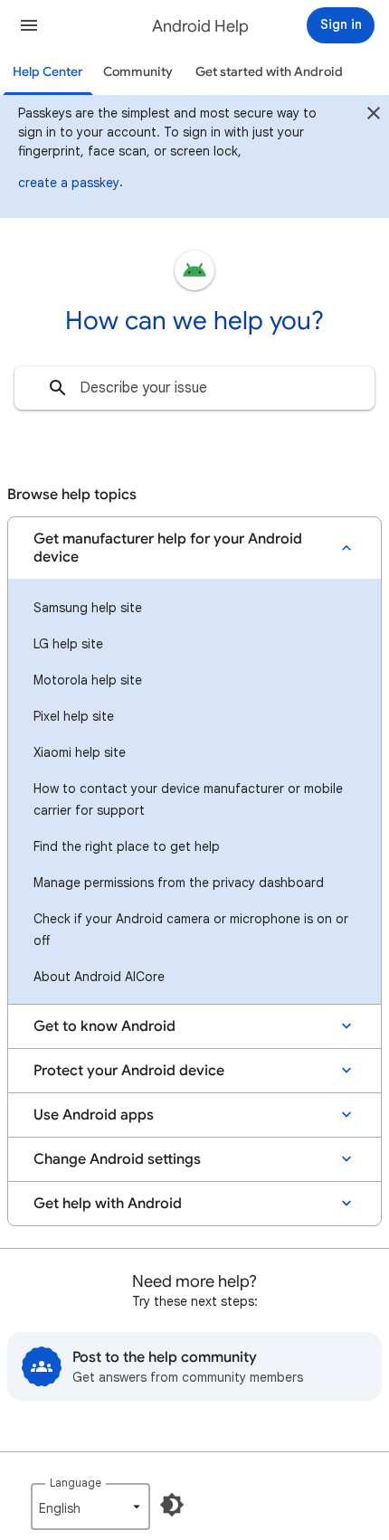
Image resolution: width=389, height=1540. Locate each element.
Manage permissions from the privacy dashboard (178, 882)
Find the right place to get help (126, 846)
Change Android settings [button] (117, 1159)
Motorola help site (87, 680)
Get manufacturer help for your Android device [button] (167, 548)
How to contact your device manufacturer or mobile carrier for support (188, 799)
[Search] (58, 388)
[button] (29, 25)
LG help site (68, 644)
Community (138, 72)
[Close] (373, 115)
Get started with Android (269, 72)
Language (75, 1482)
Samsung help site (87, 608)
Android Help (200, 26)
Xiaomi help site (79, 752)
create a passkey (68, 183)
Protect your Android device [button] (128, 1071)
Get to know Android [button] (104, 1026)
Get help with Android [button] (107, 1204)
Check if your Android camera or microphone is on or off (190, 930)
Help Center (48, 72)
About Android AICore (99, 976)
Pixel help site (73, 716)
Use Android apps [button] (93, 1115)
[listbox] (90, 1506)
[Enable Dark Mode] (172, 1504)
